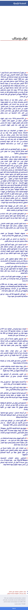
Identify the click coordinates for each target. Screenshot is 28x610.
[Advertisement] (14, 21)
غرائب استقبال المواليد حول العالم (17, 591)
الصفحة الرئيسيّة (19, 3)
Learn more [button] (18, 604)
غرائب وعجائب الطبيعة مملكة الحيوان (16, 593)
